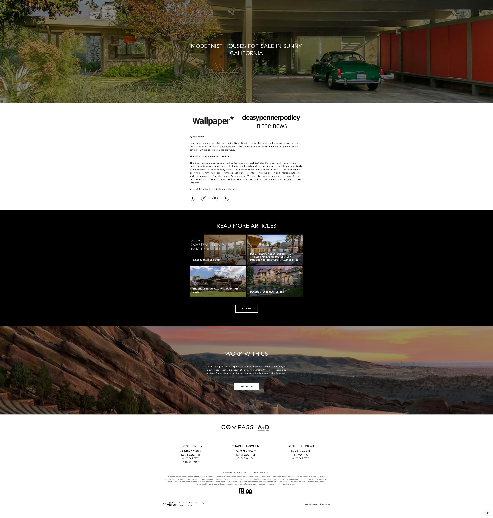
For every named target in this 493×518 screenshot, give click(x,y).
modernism (225, 146)
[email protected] (300, 451)
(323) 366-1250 (246, 458)
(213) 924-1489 (300, 455)
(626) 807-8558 (190, 461)
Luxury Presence (185, 505)
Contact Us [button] (246, 386)
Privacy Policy (324, 504)
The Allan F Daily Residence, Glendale (209, 156)
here (235, 189)
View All (246, 309)
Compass (218, 477)
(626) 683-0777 (190, 458)
